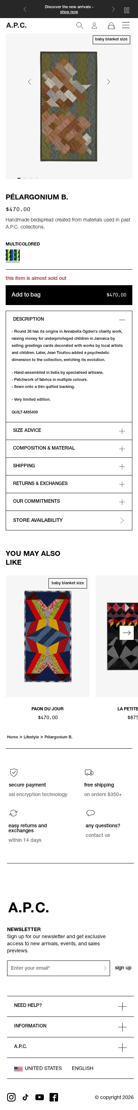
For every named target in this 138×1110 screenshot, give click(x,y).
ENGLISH (82, 1068)
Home (12, 737)
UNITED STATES (43, 1068)
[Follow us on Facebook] (54, 1097)
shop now (69, 12)
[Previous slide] (11, 633)
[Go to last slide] (30, 82)
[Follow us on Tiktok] (25, 1097)
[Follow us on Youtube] (39, 1097)
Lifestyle (31, 737)
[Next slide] (108, 82)
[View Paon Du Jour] (48, 637)
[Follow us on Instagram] (11, 1097)
